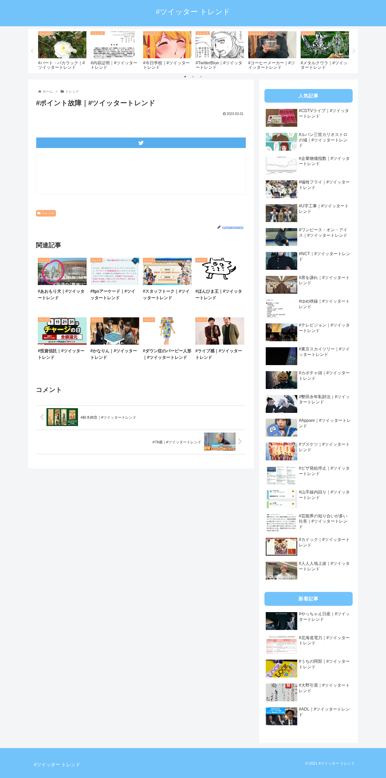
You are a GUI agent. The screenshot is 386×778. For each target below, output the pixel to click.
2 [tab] (193, 76)
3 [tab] (201, 76)
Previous (32, 51)
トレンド (48, 213)
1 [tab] (185, 76)
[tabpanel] (62, 50)
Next (354, 51)
